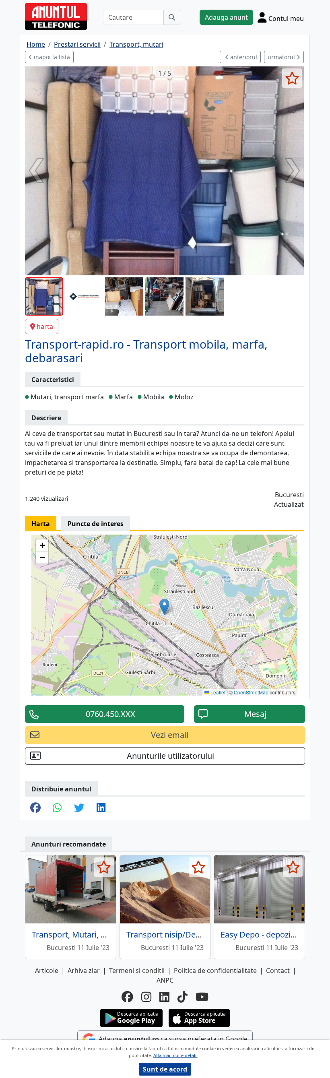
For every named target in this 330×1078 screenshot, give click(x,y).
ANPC (165, 980)
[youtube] (202, 997)
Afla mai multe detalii (175, 1055)
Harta (40, 523)
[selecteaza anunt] (292, 78)
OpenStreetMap (251, 692)
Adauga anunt (226, 17)
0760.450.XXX (110, 713)
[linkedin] (164, 997)
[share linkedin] (101, 808)
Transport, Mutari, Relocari (81, 934)
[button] (164, 607)
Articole (46, 970)
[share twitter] (79, 808)
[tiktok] (182, 997)
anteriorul (243, 57)
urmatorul (282, 57)
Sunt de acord (165, 1069)
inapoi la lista (51, 57)
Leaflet (217, 692)
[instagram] (146, 997)
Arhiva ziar (84, 970)
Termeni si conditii (137, 970)
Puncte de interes (96, 523)
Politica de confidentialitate (215, 970)
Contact (278, 970)
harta (45, 326)
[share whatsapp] (57, 808)
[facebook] (127, 997)
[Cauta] (171, 17)
